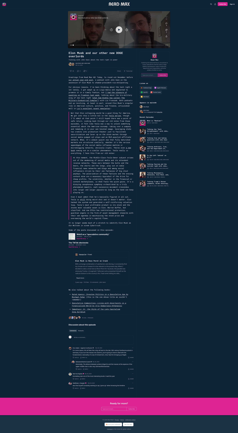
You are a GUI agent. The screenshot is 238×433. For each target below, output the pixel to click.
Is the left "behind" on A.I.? (156, 156)
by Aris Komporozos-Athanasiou (106, 306)
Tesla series (115, 116)
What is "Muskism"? (154, 121)
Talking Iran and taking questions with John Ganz (157, 139)
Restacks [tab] (81, 331)
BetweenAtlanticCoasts (83, 362)
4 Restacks (90, 318)
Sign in (232, 4)
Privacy (117, 420)
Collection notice (130, 420)
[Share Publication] (215, 4)
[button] (105, 30)
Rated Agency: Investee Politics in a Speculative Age (98, 294)
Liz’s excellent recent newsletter (93, 108)
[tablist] (77, 331)
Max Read (78, 63)
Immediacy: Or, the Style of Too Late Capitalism (96, 309)
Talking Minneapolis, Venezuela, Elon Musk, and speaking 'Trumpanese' (157, 174)
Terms (122, 420)
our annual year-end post (81, 80)
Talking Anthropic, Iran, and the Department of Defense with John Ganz (157, 147)
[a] (142, 122)
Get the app (128, 424)
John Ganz (87, 63)
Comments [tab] (73, 331)
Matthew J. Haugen (79, 383)
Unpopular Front (152, 112)
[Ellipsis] (132, 347)
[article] (154, 122)
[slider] (118, 45)
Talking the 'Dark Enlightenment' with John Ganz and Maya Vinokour (157, 130)
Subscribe (222, 4)
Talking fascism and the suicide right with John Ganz (157, 165)
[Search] (211, 4)
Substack (110, 429)
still (82, 199)
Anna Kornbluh (78, 312)
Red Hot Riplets (77, 374)
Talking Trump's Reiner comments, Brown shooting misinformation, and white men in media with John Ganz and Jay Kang (157, 182)
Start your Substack (114, 424)
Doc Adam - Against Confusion (82, 348)
